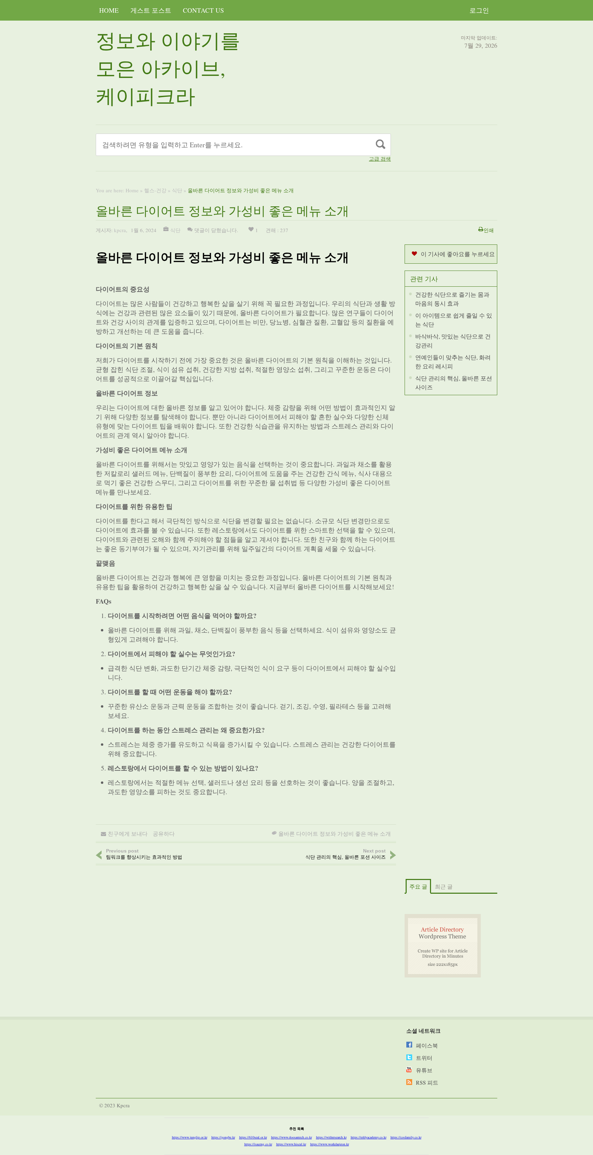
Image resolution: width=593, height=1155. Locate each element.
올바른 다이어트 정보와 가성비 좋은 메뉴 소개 (334, 833)
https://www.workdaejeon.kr (329, 1144)
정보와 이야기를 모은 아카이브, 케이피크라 (168, 68)
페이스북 (427, 1045)
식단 (177, 190)
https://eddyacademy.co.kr (368, 1137)
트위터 (424, 1057)
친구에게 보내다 (128, 833)
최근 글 (444, 886)
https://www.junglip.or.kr (189, 1137)
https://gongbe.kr (223, 1137)
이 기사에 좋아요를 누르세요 (458, 254)
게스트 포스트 (150, 10)
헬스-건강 (155, 190)
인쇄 (489, 230)
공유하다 (164, 833)
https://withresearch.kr (331, 1137)
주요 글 (418, 886)
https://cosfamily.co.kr (406, 1137)
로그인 (479, 10)
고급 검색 (380, 159)
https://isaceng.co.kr (258, 1144)
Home (109, 10)
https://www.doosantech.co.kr (291, 1137)
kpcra (120, 230)
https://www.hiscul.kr (291, 1144)
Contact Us (203, 10)
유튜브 (424, 1070)
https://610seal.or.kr (253, 1137)
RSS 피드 (427, 1082)
